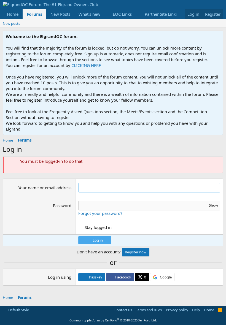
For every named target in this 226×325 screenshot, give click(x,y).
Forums (34, 14)
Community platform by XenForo (113, 320)
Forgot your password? (100, 213)
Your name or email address (44, 187)
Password (62, 205)
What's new (89, 14)
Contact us (123, 309)
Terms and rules (149, 309)
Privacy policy (177, 309)
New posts (11, 23)
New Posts (60, 14)
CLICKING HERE (86, 65)
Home (12, 14)
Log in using (59, 277)
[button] (105, 14)
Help (196, 309)
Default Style (18, 309)
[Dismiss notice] (218, 36)
